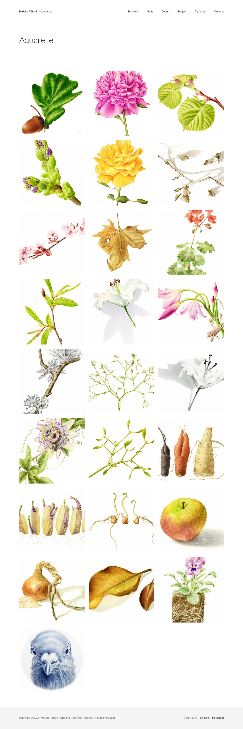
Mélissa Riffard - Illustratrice (35, 11)
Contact (219, 11)
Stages (182, 11)
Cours (165, 11)
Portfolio (133, 11)
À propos (200, 11)
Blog (150, 11)
